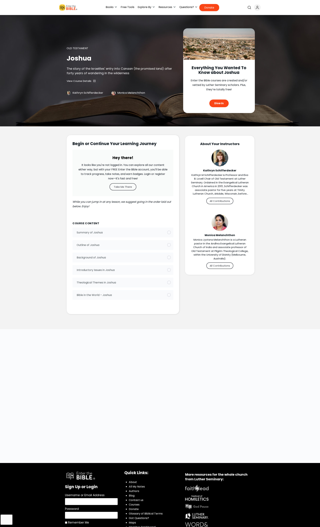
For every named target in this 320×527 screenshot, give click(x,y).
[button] (111, 7)
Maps (132, 522)
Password (72, 509)
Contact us (136, 500)
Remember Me (78, 522)
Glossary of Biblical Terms (146, 513)
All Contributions (220, 201)
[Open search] (249, 7)
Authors (134, 491)
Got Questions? (139, 518)
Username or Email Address (84, 495)
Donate (134, 509)
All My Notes (137, 486)
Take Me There (123, 187)
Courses (134, 504)
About (133, 482)
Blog (131, 495)
